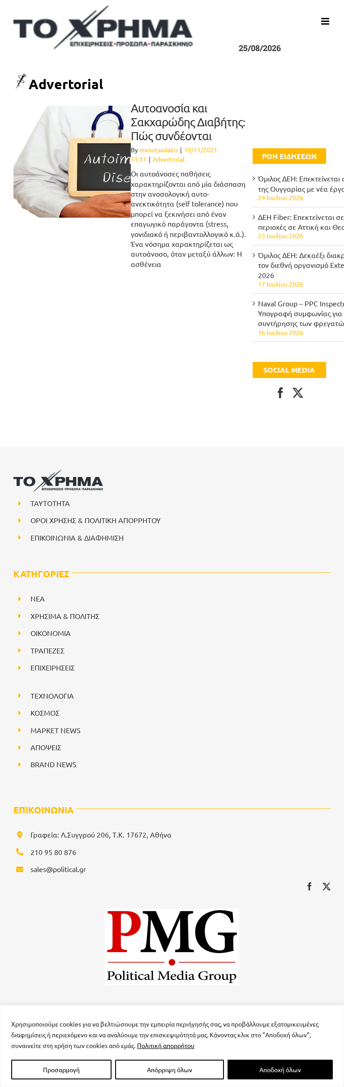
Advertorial (169, 159)
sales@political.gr (58, 868)
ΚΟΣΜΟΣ (45, 712)
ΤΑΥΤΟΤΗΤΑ (50, 502)
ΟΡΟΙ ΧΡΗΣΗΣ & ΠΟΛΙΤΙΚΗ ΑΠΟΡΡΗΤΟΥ (95, 520)
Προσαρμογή (61, 1070)
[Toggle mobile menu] (326, 21)
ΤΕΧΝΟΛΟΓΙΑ (52, 695)
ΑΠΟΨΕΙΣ (45, 747)
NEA (37, 598)
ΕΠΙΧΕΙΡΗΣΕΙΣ (52, 667)
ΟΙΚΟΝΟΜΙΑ (50, 632)
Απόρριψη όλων (169, 1070)
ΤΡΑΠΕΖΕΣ (47, 650)
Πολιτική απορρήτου (165, 1045)
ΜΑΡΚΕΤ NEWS (55, 730)
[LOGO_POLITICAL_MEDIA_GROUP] (172, 912)
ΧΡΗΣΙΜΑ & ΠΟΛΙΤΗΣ (64, 615)
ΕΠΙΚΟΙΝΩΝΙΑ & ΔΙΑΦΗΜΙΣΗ (77, 537)
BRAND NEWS (53, 764)
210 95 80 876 (53, 851)
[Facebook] (280, 392)
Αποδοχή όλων (280, 1070)
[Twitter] (297, 392)
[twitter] (326, 886)
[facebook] (309, 886)
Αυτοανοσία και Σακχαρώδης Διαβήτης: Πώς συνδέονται (188, 122)
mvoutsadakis (158, 150)
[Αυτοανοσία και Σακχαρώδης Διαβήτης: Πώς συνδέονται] (114, 162)
